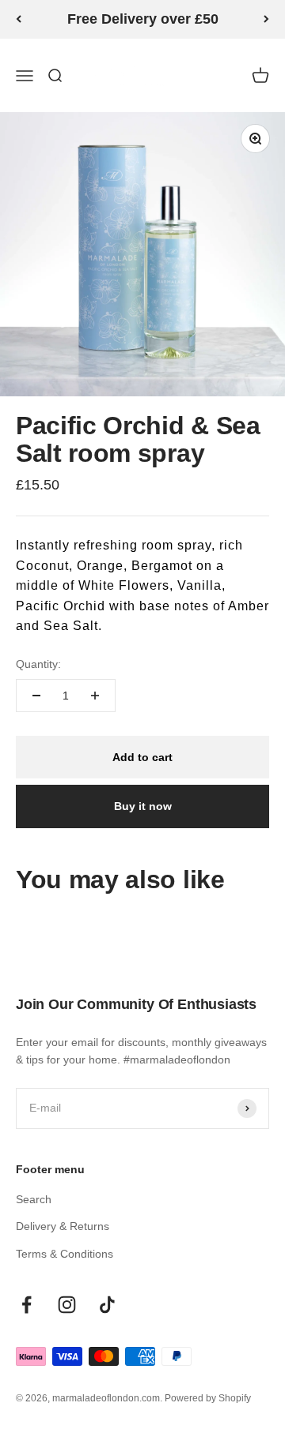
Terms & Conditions (64, 1253)
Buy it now (143, 806)
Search (33, 1199)
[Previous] (18, 19)
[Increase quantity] (95, 695)
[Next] (266, 19)
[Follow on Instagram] (67, 1304)
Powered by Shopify (208, 1398)
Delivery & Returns (62, 1226)
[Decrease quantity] (36, 695)
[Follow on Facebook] (26, 1304)
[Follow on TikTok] (107, 1304)
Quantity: (38, 664)
